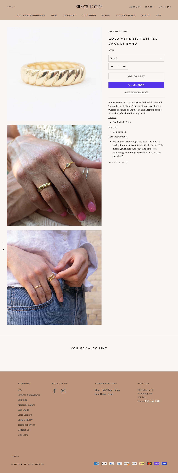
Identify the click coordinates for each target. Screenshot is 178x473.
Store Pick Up (25, 414)
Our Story (23, 434)
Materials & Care (26, 404)
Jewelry (69, 15)
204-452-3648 (152, 400)
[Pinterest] (126, 162)
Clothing (89, 15)
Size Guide (23, 409)
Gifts (146, 15)
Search (149, 7)
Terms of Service (26, 424)
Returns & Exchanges (29, 394)
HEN (158, 15)
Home (106, 15)
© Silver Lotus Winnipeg (27, 464)
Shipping (22, 399)
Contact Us (23, 429)
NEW (54, 15)
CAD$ (10, 7)
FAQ (20, 389)
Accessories (126, 15)
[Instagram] (63, 391)
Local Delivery (25, 419)
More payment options (136, 91)
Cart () (165, 7)
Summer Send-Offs (31, 15)
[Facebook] (119, 162)
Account (135, 7)
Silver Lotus (118, 32)
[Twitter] (123, 162)
